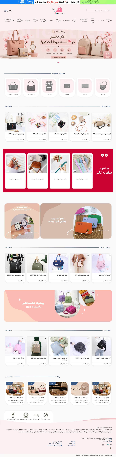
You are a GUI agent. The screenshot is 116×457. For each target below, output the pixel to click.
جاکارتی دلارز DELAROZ (82, 134)
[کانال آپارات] (111, 445)
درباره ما (71, 444)
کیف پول (74, 20)
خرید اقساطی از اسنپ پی (8, 20)
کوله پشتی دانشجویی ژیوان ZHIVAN (81, 359)
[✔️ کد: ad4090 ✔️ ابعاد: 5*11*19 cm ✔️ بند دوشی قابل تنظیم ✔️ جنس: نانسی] (101, 263)
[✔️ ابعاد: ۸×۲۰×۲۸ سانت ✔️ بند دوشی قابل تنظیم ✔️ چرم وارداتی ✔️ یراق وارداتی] (37, 122)
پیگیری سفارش (19, 20)
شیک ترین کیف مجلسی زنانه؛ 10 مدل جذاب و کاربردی (59, 397)
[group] (82, 171)
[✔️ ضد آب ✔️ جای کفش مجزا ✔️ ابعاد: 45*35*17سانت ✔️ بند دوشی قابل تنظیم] (37, 346)
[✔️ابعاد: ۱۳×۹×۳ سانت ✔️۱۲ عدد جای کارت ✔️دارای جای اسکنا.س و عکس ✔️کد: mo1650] (15, 263)
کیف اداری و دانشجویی (83, 20)
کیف (101, 20)
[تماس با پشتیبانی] (103, 445)
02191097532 (102, 440)
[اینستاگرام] (105, 445)
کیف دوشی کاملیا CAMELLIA (59, 275)
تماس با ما (71, 446)
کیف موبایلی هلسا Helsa (104, 275)
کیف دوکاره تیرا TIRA (18, 134)
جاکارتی (65, 20)
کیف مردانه (34, 20)
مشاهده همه (8, 106)
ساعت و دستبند (42, 20)
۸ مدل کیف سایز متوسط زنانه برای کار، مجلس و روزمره (102, 397)
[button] (58, 62)
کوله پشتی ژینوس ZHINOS (59, 358)
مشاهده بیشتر (9, 377)
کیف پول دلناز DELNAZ (61, 134)
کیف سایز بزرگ (92, 20)
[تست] (75, 221)
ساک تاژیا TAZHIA (84, 275)
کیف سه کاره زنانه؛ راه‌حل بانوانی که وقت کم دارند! (80, 397)
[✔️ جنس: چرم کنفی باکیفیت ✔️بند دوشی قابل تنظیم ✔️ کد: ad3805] (58, 346)
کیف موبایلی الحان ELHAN (103, 134)
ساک (50, 20)
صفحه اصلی (108, 20)
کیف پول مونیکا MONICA (17, 275)
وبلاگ (27, 20)
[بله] (108, 445)
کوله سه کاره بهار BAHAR (17, 358)
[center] (110, 10)
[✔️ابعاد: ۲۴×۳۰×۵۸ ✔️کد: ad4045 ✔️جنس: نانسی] (80, 263)
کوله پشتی (57, 20)
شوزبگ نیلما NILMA (40, 358)
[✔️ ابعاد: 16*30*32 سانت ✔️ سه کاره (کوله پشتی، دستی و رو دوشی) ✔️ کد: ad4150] (101, 346)
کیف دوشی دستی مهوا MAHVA (37, 275)
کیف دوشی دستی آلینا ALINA (38, 134)
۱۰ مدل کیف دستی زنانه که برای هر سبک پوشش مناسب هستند (37, 397)
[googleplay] (111, 449)
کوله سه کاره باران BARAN (103, 358)
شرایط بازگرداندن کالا (55, 444)
